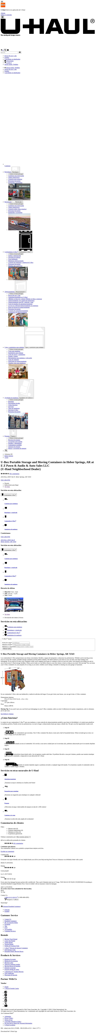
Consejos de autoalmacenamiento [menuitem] (18, 311)
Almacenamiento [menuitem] (9, 291)
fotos (7, 486)
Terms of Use (8, 1020)
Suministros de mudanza (10, 529)
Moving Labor (8, 963)
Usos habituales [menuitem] (13, 259)
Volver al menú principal (16, 174)
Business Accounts (10, 959)
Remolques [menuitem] (8, 172)
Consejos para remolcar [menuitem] (15, 179)
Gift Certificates (9, 973)
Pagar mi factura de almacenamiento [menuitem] (19, 307)
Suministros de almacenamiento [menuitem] (17, 312)
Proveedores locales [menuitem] (14, 403)
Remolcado (8, 202)
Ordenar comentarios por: (8, 837)
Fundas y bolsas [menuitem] (13, 356)
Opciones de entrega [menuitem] (14, 257)
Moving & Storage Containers (16, 948)
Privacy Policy (8, 1018)
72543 (6, 457)
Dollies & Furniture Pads (11, 946)
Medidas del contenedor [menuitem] (15, 266)
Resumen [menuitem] (11, 401)
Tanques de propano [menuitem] (14, 447)
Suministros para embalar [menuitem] (15, 353)
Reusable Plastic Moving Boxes (13, 951)
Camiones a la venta (9, 815)
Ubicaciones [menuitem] (10, 61)
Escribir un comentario (7, 851)
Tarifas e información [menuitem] (14, 256)
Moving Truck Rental (10, 939)
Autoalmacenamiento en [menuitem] (17, 297)
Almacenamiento (20, 291)
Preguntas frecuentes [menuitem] (14, 181)
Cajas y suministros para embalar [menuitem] (14, 347)
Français (6, 909)
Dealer (6, 987)
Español (6, 911)
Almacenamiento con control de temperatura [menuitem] (21, 300)
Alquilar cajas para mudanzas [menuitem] (17, 363)
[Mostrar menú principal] (2, 17)
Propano (13, 436)
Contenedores (25, 252)
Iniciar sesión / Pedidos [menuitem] (11, 64)
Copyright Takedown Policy (12, 1021)
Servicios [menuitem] (11, 406)
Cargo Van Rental (9, 941)
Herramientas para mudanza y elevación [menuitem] (20, 358)
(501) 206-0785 (5, 480)
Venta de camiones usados (12, 964)
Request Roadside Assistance (12, 906)
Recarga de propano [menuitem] (14, 440)
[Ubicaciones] (8, 50)
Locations (9, 1025)
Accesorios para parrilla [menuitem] (15, 441)
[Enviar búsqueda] (19, 52)
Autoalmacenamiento (10, 779)
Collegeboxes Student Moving (13, 971)
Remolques (15, 172)
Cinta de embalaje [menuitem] (13, 359)
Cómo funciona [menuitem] (12, 405)
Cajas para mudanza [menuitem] (14, 351)
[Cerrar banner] (2, 2)
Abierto (3, 13)
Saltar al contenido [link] (6, 15)
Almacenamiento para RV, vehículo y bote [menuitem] (20, 302)
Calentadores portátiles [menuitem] (15, 445)
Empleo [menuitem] (6, 57)
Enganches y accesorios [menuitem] (15, 182)
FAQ (6, 928)
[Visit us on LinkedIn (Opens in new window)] (5, 1001)
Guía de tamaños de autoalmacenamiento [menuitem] (20, 304)
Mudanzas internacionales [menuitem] (16, 261)
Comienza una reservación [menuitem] (16, 176)
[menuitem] (51, 206)
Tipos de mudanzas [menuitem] (14, 408)
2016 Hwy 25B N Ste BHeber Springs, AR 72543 (8, 541)
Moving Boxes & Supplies (12, 966)
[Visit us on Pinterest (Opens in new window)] (5, 998)
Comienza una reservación (16, 206)
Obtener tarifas (7, 648)
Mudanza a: (9, 646)
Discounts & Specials (10, 975)
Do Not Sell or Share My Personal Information (18, 1023)
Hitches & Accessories (11, 961)
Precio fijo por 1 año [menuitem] (10, 56)
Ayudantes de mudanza (26, 398)
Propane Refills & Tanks (11, 969)
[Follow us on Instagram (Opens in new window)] (5, 995)
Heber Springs (8, 456)
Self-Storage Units (9, 950)
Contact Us (7, 919)
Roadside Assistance (10, 921)
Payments (7, 924)
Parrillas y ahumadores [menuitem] (15, 443)
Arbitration (7, 1016)
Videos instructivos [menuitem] (14, 177)
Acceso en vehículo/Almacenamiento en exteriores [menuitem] (23, 305)
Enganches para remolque (11, 791)
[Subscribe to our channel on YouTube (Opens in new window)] (5, 1006)
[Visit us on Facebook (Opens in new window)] (5, 993)
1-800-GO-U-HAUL (11, 897)
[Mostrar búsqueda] (5, 50)
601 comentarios (14, 474)
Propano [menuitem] (7, 436)
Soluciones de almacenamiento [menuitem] (17, 361)
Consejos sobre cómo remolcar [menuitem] (17, 209)
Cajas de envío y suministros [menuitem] (16, 354)
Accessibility (8, 929)
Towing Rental (8, 944)
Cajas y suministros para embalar (34, 347)
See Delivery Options (7, 714)
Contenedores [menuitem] (11, 252)
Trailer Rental (8, 942)
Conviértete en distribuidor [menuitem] (12, 59)
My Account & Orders (11, 922)
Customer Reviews (10, 931)
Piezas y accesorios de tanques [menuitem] (17, 448)
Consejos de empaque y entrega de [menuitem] (20, 262)
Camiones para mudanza (11, 503)
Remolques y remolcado (10, 512)
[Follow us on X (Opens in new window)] (5, 1004)
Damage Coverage (10, 968)
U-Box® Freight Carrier (11, 988)
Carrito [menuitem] (9, 63)
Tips (5, 926)
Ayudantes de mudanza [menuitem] (11, 398)
